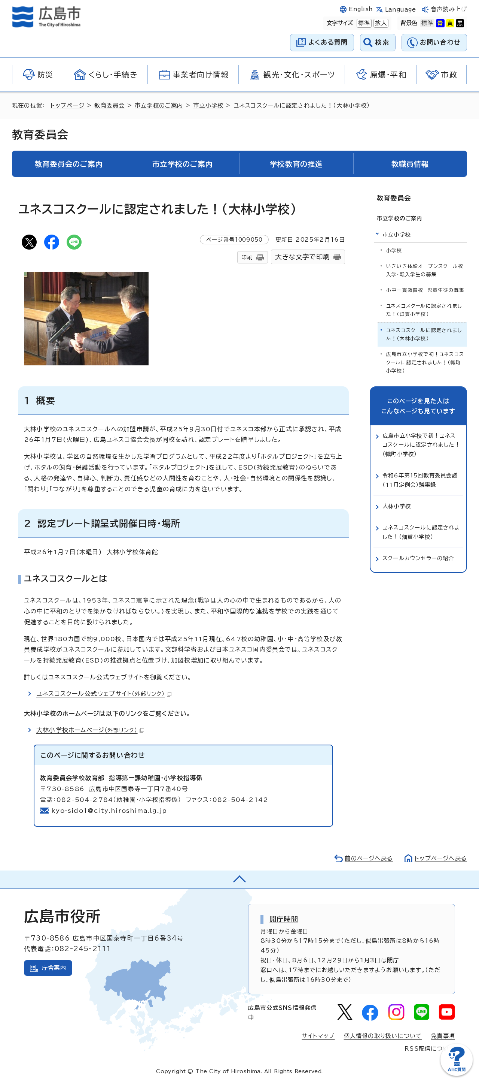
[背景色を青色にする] (440, 23)
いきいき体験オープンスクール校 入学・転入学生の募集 (426, 270)
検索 (382, 42)
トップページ (68, 105)
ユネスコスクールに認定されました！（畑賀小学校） (424, 310)
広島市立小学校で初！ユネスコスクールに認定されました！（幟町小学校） (425, 362)
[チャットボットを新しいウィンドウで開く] (456, 1074)
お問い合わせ (440, 42)
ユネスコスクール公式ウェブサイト (100, 694)
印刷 (247, 257)
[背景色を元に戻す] (427, 23)
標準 (363, 23)
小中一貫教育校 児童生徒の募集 (425, 290)
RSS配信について (430, 1049)
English (361, 9)
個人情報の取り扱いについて (383, 1036)
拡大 (380, 23)
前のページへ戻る (369, 858)
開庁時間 (283, 918)
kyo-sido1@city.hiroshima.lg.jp (109, 811)
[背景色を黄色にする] (450, 23)
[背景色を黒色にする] (460, 23)
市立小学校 (208, 105)
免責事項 (443, 1036)
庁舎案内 (54, 968)
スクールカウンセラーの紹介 (418, 558)
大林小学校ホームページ (87, 730)
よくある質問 (328, 42)
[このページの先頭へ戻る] (239, 880)
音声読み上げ (449, 9)
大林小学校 (396, 506)
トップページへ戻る (441, 858)
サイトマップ (318, 1036)
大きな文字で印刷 (302, 257)
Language (400, 9)
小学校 (394, 250)
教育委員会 (109, 105)
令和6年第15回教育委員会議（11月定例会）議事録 (420, 480)
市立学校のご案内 (159, 105)
